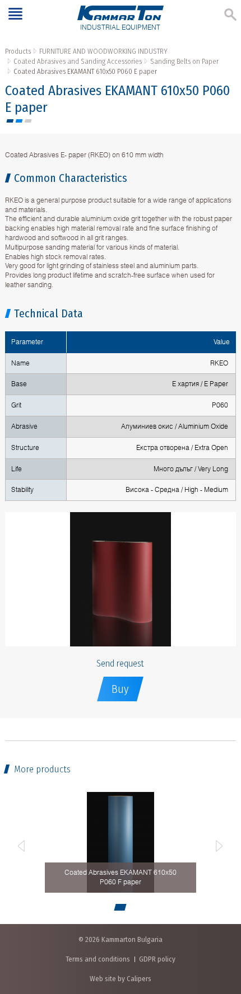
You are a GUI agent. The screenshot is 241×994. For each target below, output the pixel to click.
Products (18, 51)
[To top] (221, 926)
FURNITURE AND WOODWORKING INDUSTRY (103, 51)
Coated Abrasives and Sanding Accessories (77, 61)
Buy (120, 689)
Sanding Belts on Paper (184, 61)
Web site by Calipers (120, 978)
